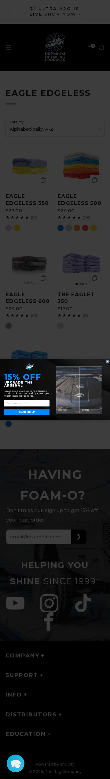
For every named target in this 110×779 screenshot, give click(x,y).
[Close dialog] (107, 361)
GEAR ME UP (27, 411)
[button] (15, 763)
